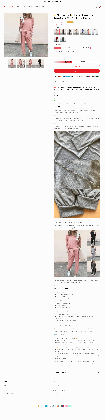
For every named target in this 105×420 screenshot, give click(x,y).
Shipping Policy (57, 396)
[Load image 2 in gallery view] (21, 63)
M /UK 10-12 (67, 48)
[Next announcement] (100, 1)
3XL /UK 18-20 (70, 51)
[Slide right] (46, 63)
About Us (6, 388)
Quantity (56, 55)
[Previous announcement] (4, 1)
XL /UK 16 (86, 48)
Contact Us (7, 390)
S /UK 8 (57, 48)
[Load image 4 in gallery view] (39, 63)
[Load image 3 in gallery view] (30, 63)
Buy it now (77, 71)
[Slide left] (5, 63)
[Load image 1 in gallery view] (12, 63)
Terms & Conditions (58, 393)
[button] (18, 6)
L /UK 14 (77, 48)
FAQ (5, 385)
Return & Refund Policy (59, 390)
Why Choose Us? (8, 393)
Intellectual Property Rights (11, 396)
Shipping (56, 24)
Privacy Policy (56, 385)
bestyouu (50, 409)
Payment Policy (57, 388)
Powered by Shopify (56, 409)
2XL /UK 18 (58, 51)
